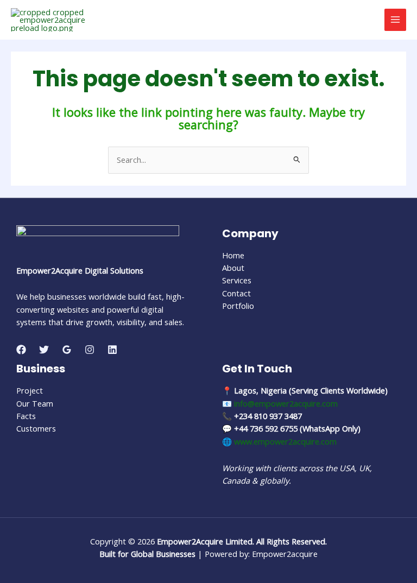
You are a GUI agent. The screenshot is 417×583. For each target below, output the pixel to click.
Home (233, 255)
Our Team (34, 403)
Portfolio (238, 305)
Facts (26, 415)
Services (236, 280)
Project (29, 390)
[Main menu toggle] (395, 19)
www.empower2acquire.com (285, 441)
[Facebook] (21, 349)
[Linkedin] (112, 349)
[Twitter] (44, 349)
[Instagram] (89, 349)
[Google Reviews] (67, 349)
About (233, 267)
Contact (236, 293)
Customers (36, 428)
